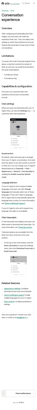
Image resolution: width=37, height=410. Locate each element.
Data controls (9, 302)
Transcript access (25, 227)
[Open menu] (34, 3)
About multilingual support (15, 203)
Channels (5, 11)
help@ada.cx (21, 317)
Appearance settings (12, 289)
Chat (12, 11)
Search (27, 3)
